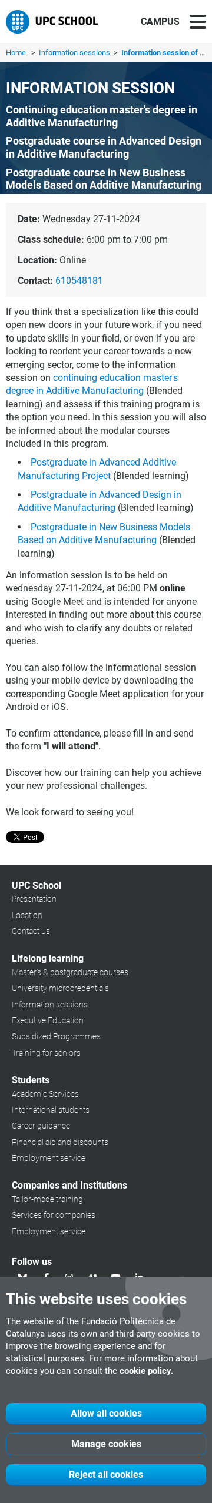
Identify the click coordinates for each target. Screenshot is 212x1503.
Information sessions (75, 52)
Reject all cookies (106, 1474)
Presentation (34, 898)
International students (51, 1109)
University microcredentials (60, 988)
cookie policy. (146, 1370)
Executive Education (48, 1020)
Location (27, 915)
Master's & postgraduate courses (70, 972)
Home (16, 52)
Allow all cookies (106, 1413)
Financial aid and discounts (60, 1142)
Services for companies (53, 1215)
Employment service (48, 1158)
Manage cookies (106, 1444)
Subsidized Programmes (56, 1036)
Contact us (31, 931)
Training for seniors (46, 1052)
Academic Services (45, 1094)
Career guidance (41, 1125)
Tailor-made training (47, 1199)
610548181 (79, 280)
